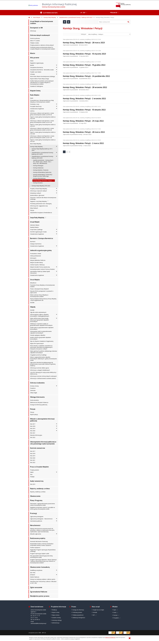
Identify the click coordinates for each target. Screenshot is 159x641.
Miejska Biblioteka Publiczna (37, 260)
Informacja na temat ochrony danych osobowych (43, 376)
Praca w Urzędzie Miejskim (39, 467)
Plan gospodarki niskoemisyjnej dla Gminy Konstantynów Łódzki (41, 556)
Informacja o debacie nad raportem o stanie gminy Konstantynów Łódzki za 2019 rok (42, 121)
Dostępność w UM (36, 28)
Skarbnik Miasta (34, 227)
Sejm (114, 610)
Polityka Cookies (34, 43)
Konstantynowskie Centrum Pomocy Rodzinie (42, 269)
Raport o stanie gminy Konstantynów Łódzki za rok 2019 (42, 125)
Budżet (32, 65)
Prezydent (116, 618)
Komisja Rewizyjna (38, 165)
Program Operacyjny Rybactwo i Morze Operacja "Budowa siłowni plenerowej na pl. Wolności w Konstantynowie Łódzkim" (43, 561)
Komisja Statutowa (38, 168)
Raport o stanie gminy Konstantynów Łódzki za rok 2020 (42, 133)
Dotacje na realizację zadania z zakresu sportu (42, 579)
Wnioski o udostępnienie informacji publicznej (42, 420)
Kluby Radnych (34, 208)
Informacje (33, 31)
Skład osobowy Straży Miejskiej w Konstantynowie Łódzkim (39, 295)
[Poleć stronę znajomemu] (68, 22)
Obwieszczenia (35, 496)
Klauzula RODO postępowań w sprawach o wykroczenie (41, 291)
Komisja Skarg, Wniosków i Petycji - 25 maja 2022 (83, 121)
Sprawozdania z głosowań (37, 195)
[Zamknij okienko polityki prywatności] (130, 638)
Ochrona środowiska (37, 383)
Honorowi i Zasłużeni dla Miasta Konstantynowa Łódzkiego (43, 198)
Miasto (32, 53)
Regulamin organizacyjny (36, 63)
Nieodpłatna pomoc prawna (39, 596)
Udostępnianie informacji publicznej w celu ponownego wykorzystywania (43, 443)
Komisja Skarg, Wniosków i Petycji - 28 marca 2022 (84, 132)
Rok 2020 (32, 430)
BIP (94, 615)
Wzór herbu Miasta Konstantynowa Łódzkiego (42, 76)
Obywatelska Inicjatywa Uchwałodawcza (41, 212)
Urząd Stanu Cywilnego (36, 229)
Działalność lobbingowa (36, 86)
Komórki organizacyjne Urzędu (38, 232)
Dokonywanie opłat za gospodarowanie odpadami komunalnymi (41, 332)
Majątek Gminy (35, 91)
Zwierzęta (32, 390)
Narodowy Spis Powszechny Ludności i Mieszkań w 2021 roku (43, 582)
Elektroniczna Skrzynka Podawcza (39, 402)
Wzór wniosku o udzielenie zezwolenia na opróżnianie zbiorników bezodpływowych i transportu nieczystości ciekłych (41, 347)
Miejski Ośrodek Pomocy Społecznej (40, 267)
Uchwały (32, 74)
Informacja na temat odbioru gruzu (39, 368)
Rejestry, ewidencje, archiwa (40, 489)
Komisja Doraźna (37, 183)
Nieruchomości (35, 525)
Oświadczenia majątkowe (37, 108)
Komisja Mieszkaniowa (39, 178)
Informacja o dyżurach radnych (38, 191)
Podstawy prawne (77, 612)
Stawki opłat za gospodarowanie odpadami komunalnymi (41, 328)
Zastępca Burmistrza (35, 244)
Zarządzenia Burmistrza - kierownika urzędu (42, 70)
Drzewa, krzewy (34, 386)
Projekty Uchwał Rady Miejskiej (38, 188)
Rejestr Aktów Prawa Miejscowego (39, 78)
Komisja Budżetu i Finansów (40, 170)
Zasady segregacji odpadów (37, 335)
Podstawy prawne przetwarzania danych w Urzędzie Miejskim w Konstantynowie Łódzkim (42, 48)
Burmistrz (32, 241)
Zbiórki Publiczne (34, 577)
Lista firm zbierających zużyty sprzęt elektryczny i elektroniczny (43, 373)
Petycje (32, 210)
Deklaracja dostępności (78, 617)
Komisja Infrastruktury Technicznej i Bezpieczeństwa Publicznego (42, 175)
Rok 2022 (32, 437)
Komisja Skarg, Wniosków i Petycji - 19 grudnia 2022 (84, 65)
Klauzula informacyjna (36, 435)
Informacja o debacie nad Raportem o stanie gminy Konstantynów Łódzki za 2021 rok (42, 136)
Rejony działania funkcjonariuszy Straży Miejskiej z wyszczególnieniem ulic (43, 299)
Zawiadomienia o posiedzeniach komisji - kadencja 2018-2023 (75, 17)
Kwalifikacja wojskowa (36, 570)
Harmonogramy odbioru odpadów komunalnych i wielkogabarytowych (39, 315)
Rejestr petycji (34, 414)
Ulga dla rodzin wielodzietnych (38, 312)
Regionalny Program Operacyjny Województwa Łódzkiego (42, 550)
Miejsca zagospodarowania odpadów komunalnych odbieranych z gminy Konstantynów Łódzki (43, 358)
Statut (31, 61)
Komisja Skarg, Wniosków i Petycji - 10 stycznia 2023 (84, 54)
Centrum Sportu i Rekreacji (37, 265)
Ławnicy (32, 111)
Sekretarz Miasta (34, 225)
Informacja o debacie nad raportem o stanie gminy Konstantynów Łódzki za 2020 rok (42, 129)
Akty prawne (34, 58)
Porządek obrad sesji (35, 106)
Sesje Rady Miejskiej (37, 218)
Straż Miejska (35, 280)
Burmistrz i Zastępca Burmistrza (41, 238)
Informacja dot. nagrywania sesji (39, 206)
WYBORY (32, 575)
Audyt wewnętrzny (36, 481)
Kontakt (32, 302)
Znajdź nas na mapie (98, 610)
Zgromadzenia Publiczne (38, 592)
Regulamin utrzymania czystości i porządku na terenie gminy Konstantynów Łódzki (42, 508)
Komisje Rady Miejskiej (49, 17)
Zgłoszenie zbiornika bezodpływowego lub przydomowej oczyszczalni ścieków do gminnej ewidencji (42, 364)
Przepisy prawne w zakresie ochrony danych (42, 45)
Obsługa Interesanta (37, 397)
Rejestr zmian (55, 612)
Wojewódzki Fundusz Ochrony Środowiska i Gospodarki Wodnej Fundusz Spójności (41, 544)
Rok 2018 (32, 426)
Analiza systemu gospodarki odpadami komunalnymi (40, 338)
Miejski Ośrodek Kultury (36, 262)
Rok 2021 (32, 433)
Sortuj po (83, 34)
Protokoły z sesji (34, 104)
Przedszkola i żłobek (35, 253)
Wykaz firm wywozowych (37, 343)
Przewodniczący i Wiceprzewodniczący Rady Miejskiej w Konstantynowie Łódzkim (42, 101)
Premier (115, 615)
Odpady (32, 307)
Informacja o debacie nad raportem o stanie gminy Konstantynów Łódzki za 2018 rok (42, 113)
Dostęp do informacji (78, 610)
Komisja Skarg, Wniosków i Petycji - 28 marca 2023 (84, 43)
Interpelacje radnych (35, 193)
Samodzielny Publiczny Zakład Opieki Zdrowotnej (40, 272)
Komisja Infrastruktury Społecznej (42, 172)
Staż (31, 474)
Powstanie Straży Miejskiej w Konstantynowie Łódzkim (42, 285)
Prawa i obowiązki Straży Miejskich (39, 289)
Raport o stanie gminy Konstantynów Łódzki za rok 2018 (42, 117)
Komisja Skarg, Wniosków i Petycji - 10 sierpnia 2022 (84, 110)
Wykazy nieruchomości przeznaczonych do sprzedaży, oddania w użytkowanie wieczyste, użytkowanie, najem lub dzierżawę (42, 530)
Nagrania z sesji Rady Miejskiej (38, 201)
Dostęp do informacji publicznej (38, 404)
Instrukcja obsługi (56, 620)
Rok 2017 (32, 424)
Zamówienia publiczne (36, 521)
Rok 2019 (32, 428)
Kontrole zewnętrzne (37, 448)
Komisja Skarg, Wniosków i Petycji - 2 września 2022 (84, 98)
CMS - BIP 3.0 (42, 632)
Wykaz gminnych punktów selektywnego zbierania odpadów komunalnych (43, 351)
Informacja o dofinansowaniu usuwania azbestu (43, 378)
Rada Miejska (36, 17)
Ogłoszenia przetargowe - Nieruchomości (41, 519)
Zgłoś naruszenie (36, 587)
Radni (31, 98)
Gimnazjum (33, 258)
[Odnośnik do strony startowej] (29, 17)
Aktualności (33, 283)
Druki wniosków (34, 400)
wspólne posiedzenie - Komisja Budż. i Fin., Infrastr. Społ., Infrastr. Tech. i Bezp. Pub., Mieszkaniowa (43, 161)
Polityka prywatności (77, 615)
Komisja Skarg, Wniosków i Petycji (105, 17)
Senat (114, 612)
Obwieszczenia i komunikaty (40, 567)
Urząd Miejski (34, 222)
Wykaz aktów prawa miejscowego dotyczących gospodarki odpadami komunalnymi (39, 320)
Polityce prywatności (110, 637)
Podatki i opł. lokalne (35, 72)
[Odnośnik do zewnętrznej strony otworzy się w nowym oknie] (115, 12)
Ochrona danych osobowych (40, 35)
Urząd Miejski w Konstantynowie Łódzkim (41, 22)
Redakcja (54, 610)
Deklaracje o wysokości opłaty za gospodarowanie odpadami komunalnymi (41, 324)
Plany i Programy (36, 500)
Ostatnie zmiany (56, 617)
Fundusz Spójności (35, 547)
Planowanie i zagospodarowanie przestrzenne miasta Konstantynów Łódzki (42, 504)
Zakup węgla (33, 392)
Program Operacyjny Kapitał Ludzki (39, 553)
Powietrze (33, 388)
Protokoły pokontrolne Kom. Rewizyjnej (41, 203)
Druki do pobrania (35, 38)
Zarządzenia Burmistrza (36, 67)
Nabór (32, 472)
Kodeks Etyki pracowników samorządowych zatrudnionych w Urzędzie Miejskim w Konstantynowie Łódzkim (42, 82)
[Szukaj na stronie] (128, 22)
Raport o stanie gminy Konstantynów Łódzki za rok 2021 (42, 140)
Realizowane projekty (37, 538)
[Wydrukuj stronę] (64, 22)
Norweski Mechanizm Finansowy (39, 541)
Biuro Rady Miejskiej (35, 143)
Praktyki (32, 476)
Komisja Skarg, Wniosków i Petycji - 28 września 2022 (85, 87)
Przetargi (33, 513)
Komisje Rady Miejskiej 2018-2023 (41, 185)
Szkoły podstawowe (35, 256)
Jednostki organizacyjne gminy (41, 250)
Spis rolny (32, 572)
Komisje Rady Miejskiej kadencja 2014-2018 (42, 149)
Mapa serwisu (55, 615)
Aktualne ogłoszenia (35, 534)
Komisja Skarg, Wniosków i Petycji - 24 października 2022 (86, 76)
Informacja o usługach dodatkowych (40, 370)
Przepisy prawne (34, 470)
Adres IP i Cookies (35, 40)
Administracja (55, 623)
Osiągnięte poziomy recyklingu (38, 355)
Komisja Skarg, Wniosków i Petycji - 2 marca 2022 (83, 143)
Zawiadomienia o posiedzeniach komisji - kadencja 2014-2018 (43, 153)
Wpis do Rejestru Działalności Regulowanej (41, 341)
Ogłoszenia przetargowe (36, 516)
